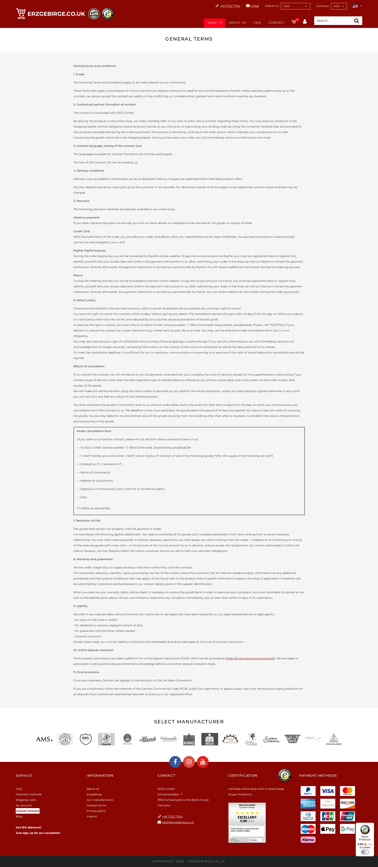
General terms (96, 805)
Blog (19, 816)
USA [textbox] (286, 6)
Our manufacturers (100, 800)
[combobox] (295, 6)
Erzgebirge (94, 794)
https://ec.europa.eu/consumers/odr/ (250, 658)
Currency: (322, 6)
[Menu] (371, 825)
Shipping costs (26, 800)
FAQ (257, 22)
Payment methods (29, 794)
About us (237, 22)
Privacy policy (96, 811)
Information (100, 775)
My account (24, 805)
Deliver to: (272, 6)
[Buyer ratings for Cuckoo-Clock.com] (247, 824)
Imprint (92, 816)
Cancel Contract (27, 811)
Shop (212, 22)
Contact (276, 22)
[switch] (365, 852)
